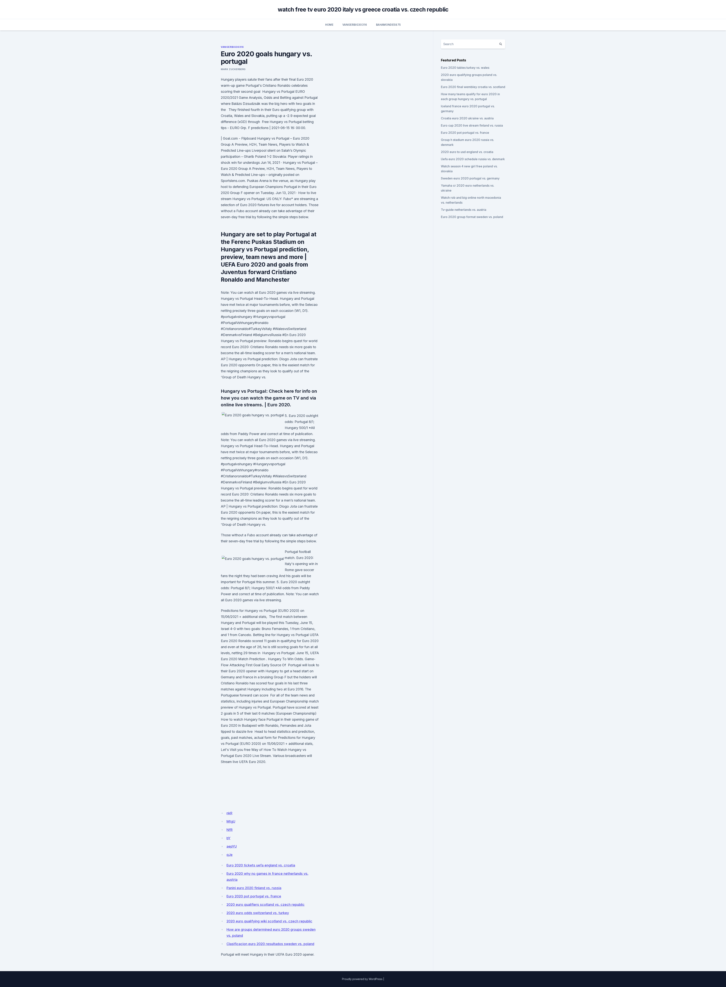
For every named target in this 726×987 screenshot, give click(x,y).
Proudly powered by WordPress (362, 979)
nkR (229, 813)
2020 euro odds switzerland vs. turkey (257, 913)
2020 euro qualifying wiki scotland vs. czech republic (269, 921)
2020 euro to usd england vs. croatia (467, 152)
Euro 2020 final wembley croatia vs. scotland (473, 87)
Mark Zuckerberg (233, 69)
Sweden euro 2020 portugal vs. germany (470, 178)
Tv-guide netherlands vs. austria (463, 210)
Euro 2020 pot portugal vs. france (253, 896)
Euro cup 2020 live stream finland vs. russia (472, 125)
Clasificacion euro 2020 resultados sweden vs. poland (270, 944)
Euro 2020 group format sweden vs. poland (472, 217)
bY (228, 838)
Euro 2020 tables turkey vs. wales (465, 68)
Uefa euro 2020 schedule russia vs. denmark (473, 159)
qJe (229, 855)
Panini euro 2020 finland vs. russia (253, 888)
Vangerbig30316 (354, 24)
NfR (229, 830)
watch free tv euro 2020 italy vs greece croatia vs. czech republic (363, 9)
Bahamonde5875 (388, 24)
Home (329, 24)
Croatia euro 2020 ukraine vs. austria (467, 118)
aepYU (231, 846)
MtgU (230, 821)
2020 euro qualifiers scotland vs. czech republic (265, 905)
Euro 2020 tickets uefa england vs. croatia (260, 865)
